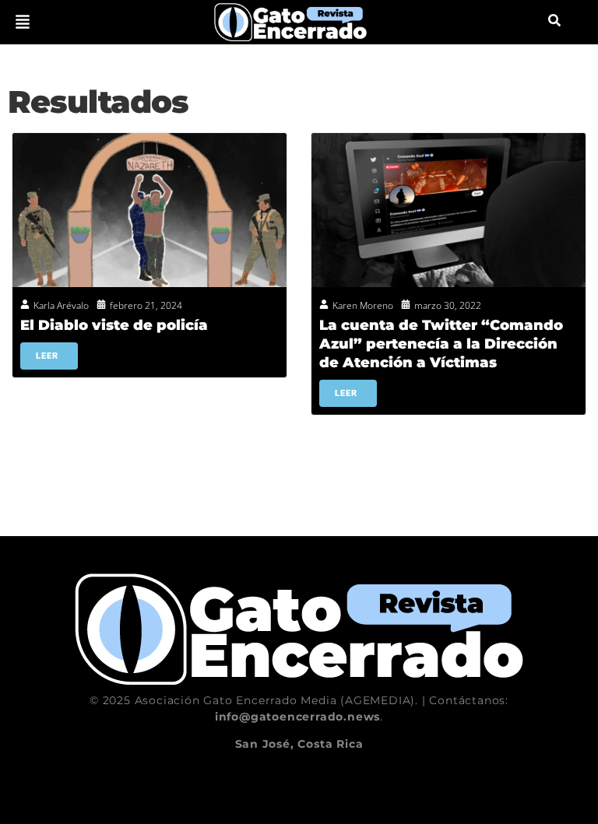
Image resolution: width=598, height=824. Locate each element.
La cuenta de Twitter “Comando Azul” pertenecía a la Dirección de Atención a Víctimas (441, 344)
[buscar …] (554, 21)
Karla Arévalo (61, 305)
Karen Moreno (362, 305)
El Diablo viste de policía (114, 325)
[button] (22, 21)
